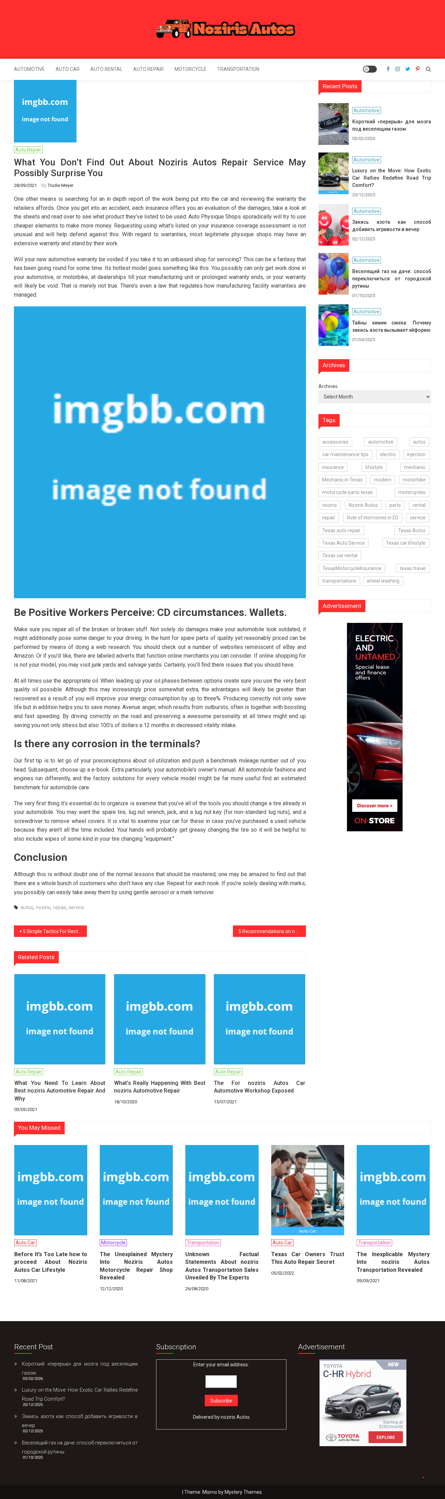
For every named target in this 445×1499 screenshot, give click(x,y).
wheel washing (383, 581)
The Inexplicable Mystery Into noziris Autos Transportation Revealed (393, 1262)
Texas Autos (412, 530)
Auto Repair (148, 69)
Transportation (238, 69)
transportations (339, 581)
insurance (333, 467)
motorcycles (412, 492)
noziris (43, 907)
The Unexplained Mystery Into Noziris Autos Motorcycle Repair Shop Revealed (136, 1266)
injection (416, 454)
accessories (335, 442)
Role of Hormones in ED (372, 517)
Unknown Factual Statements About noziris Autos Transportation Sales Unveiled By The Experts (221, 1266)
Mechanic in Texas (342, 480)
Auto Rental (106, 69)
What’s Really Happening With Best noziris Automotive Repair (159, 1087)
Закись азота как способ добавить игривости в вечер (391, 225)
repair (59, 907)
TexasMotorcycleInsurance (351, 568)
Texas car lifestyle (406, 543)
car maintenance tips (345, 454)
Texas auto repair (341, 530)
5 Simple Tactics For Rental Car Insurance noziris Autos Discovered (55, 931)
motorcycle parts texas (347, 492)
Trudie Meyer (60, 185)
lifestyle (374, 467)
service (76, 907)
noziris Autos (235, 1417)
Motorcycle (191, 69)
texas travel (413, 568)
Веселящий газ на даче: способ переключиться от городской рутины (391, 279)
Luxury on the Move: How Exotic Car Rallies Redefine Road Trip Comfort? (391, 178)
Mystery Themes (243, 1492)
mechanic (415, 467)
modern (382, 480)
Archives (328, 386)
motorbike (414, 480)
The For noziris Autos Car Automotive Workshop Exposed (259, 1087)
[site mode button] (370, 69)
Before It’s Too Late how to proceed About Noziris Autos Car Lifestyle (50, 1262)
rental (419, 505)
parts (395, 505)
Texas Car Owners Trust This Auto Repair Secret (307, 1258)
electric (388, 454)
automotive (381, 442)
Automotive (29, 69)
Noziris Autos (363, 505)
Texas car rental (339, 555)
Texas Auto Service (343, 543)
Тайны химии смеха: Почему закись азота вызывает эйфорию (391, 326)
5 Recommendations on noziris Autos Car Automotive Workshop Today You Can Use (272, 931)
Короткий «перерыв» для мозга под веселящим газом (391, 125)
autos (27, 907)
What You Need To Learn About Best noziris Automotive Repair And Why (59, 1091)
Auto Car (68, 69)
